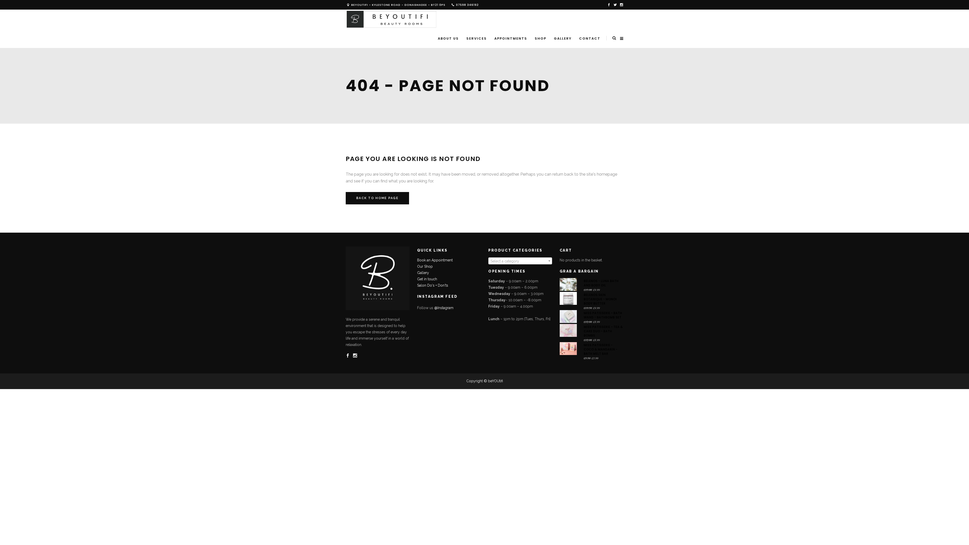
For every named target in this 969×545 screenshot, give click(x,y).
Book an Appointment (435, 260)
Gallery (423, 273)
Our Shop (425, 266)
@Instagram (443, 308)
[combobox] (520, 260)
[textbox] (520, 261)
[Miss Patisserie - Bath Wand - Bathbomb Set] (568, 316)
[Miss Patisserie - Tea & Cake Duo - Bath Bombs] (568, 330)
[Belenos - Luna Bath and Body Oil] (568, 284)
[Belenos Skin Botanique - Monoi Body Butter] (568, 298)
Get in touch (427, 279)
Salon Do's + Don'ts (432, 285)
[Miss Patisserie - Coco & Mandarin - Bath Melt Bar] (568, 348)
